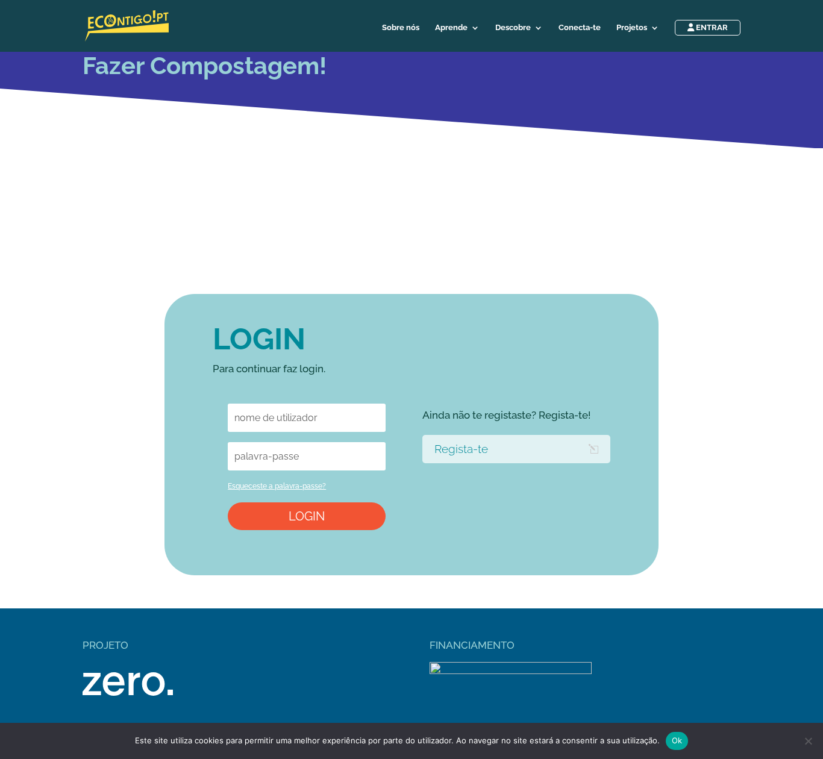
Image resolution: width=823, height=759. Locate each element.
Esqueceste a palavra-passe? (277, 486)
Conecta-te (580, 27)
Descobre (513, 27)
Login (307, 516)
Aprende (451, 27)
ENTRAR (711, 27)
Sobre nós (400, 27)
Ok (677, 740)
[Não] (808, 741)
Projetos (631, 27)
